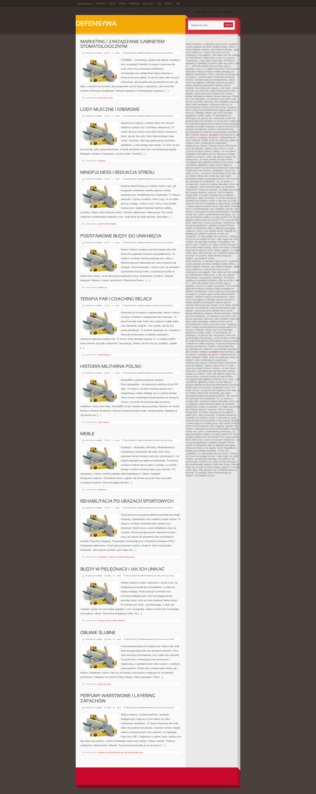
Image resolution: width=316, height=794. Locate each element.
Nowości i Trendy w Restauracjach (116, 557)
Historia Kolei (105, 98)
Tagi (159, 4)
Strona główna (85, 4)
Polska (122, 4)
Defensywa (96, 24)
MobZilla (103, 287)
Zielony (168, 4)
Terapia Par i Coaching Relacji (116, 299)
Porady (102, 161)
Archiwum (101, 4)
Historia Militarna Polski (110, 367)
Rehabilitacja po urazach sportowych (127, 501)
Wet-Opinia (103, 422)
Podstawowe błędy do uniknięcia (120, 236)
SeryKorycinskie (107, 224)
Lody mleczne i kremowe (110, 110)
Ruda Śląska (104, 684)
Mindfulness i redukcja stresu (117, 173)
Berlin (112, 4)
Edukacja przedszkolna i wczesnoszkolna (120, 753)
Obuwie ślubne (98, 633)
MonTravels (104, 355)
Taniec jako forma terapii (111, 621)
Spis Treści (148, 4)
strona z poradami (209, 134)
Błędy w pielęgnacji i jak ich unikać (122, 569)
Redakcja (134, 4)
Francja (102, 490)
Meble (87, 434)
